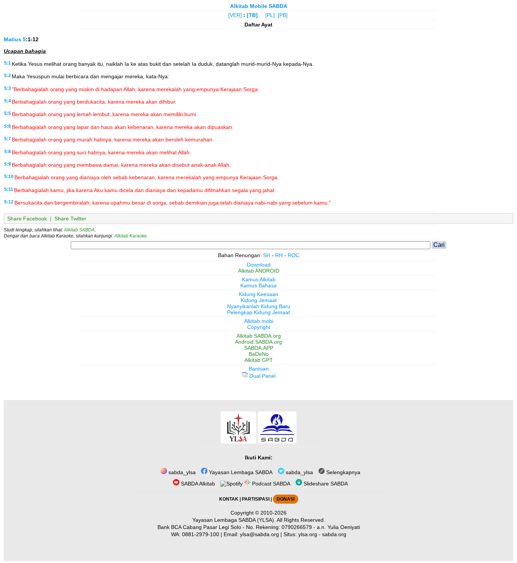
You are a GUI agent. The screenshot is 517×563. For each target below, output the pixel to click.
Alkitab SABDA (79, 230)
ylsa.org (307, 534)
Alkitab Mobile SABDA (258, 6)
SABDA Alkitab (197, 484)
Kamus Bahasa (258, 285)
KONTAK (228, 499)
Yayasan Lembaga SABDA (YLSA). (234, 520)
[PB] (283, 15)
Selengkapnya (342, 472)
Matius (12, 39)
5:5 (7, 113)
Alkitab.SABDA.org (259, 336)
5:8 (7, 151)
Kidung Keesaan (258, 294)
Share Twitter (70, 219)
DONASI (285, 499)
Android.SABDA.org (258, 342)
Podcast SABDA (270, 484)
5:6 (7, 126)
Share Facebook (27, 219)
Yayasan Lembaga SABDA (240, 472)
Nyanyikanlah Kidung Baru (258, 306)
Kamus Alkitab (259, 279)
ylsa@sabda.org (259, 534)
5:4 (7, 101)
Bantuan (259, 369)
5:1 (7, 63)
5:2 (7, 75)
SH (266, 255)
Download (259, 265)
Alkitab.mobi (258, 321)
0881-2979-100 (200, 534)
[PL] (270, 15)
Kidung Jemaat (259, 300)
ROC (293, 255)
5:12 (9, 202)
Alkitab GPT (258, 360)
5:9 (7, 164)
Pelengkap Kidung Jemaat (258, 312)
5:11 (8, 189)
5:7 (7, 138)
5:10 (9, 176)
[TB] (252, 15)
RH (279, 255)
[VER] (235, 15)
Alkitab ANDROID (258, 271)
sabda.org (334, 534)
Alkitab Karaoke (130, 236)
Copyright (258, 327)
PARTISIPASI (255, 499)
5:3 (7, 88)
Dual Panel (262, 376)
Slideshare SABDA (325, 484)
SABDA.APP (258, 348)
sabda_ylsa (181, 472)
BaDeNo (259, 354)
